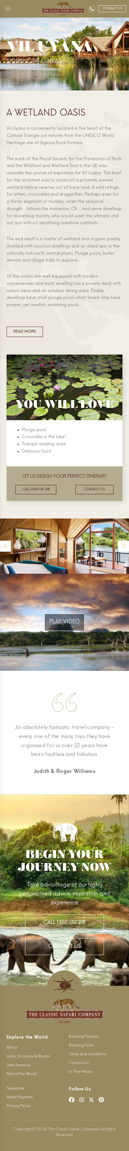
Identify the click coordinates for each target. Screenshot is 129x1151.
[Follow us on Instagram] (82, 1100)
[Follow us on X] (91, 1100)
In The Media (81, 1072)
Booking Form (81, 1045)
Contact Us (65, 946)
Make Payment (20, 1097)
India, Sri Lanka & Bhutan (28, 1056)
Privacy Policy (19, 1106)
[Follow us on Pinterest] (101, 1100)
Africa (12, 1048)
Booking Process (84, 1037)
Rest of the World (21, 1074)
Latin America (18, 1065)
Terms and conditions (87, 1054)
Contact (112, 8)
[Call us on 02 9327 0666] (92, 9)
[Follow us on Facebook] (72, 1100)
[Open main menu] (7, 9)
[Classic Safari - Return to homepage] (63, 8)
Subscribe (15, 1088)
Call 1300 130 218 (35, 489)
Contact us (94, 489)
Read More (24, 332)
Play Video (64, 622)
